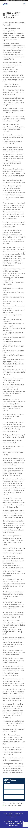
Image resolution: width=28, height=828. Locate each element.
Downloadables (14, 797)
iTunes (14, 786)
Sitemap (19, 823)
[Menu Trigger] (24, 4)
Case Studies (17, 815)
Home (5, 813)
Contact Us (13, 817)
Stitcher (14, 791)
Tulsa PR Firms (19, 813)
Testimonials (8, 815)
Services (11, 813)
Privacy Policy (14, 826)
